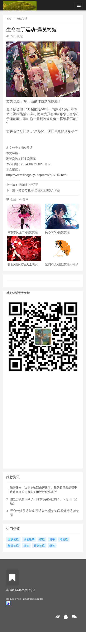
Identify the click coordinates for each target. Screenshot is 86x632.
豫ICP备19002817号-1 (22, 590)
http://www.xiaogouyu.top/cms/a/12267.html (36, 175)
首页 (9, 18)
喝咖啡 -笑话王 (28, 184)
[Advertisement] (43, 424)
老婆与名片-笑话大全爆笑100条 (39, 190)
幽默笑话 (21, 18)
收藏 (13, 199)
